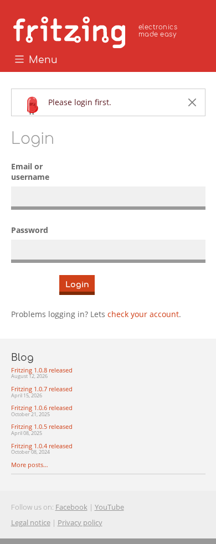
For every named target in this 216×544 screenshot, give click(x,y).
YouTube (109, 507)
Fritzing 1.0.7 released (42, 391)
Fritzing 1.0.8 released (42, 373)
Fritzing (97, 30)
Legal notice (30, 522)
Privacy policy (80, 522)
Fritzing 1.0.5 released (42, 429)
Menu (42, 60)
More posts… (29, 464)
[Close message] (192, 102)
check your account (143, 314)
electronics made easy (157, 31)
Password (29, 230)
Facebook (71, 507)
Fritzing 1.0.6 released (42, 410)
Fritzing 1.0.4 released (42, 448)
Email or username (30, 172)
